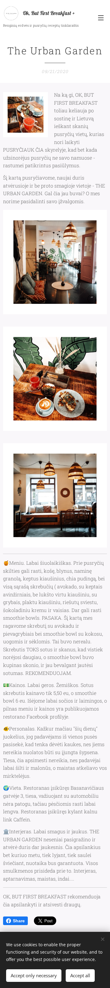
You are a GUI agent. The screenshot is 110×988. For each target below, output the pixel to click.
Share (19, 920)
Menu (101, 17)
